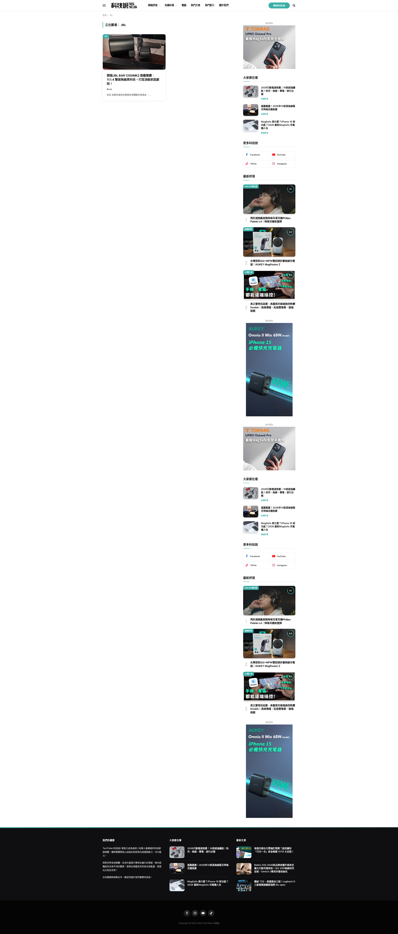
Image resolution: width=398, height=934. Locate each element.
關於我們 (224, 5)
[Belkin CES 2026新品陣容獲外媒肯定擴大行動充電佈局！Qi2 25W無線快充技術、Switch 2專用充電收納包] (243, 869)
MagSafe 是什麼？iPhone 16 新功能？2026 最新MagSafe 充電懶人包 (278, 125)
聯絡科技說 (279, 5)
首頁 (105, 15)
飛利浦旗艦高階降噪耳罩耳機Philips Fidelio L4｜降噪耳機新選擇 (270, 219)
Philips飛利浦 (251, 186)
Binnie (109, 89)
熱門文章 (195, 5)
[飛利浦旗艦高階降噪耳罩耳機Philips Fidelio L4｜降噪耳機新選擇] (269, 199)
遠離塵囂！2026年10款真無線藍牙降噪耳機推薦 (278, 108)
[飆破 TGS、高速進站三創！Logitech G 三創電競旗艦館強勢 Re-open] (243, 885)
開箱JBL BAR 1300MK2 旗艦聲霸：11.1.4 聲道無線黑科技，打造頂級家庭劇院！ (133, 80)
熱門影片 (210, 5)
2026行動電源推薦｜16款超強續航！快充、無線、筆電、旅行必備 (278, 91)
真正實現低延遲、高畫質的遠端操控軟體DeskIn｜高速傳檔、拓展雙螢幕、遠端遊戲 (272, 307)
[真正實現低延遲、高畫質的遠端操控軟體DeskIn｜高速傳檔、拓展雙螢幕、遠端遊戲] (269, 285)
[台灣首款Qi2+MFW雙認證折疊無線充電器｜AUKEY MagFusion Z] (269, 242)
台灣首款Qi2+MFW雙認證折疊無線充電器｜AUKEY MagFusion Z (272, 262)
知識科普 (169, 5)
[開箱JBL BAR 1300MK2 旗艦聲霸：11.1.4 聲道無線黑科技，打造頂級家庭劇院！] (134, 52)
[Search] (293, 5)
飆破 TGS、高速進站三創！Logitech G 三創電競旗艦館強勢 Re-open (274, 883)
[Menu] (104, 5)
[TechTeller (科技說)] (124, 5)
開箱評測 (152, 5)
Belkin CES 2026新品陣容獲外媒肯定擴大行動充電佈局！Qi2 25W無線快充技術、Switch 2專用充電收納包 (274, 868)
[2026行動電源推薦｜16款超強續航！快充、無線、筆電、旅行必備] (250, 91)
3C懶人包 (248, 272)
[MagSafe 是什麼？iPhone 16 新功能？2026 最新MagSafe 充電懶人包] (250, 125)
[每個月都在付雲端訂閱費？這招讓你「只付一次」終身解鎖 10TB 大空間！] (243, 852)
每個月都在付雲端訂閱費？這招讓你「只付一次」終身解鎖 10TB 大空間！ (274, 850)
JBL (106, 36)
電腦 (184, 5)
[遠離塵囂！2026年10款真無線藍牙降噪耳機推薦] (250, 110)
